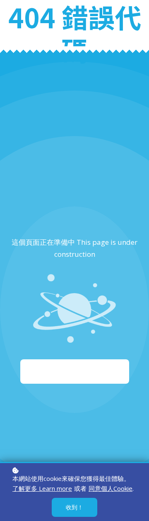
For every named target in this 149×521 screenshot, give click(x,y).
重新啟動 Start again (75, 371)
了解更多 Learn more (42, 488)
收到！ (74, 507)
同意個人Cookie (110, 488)
